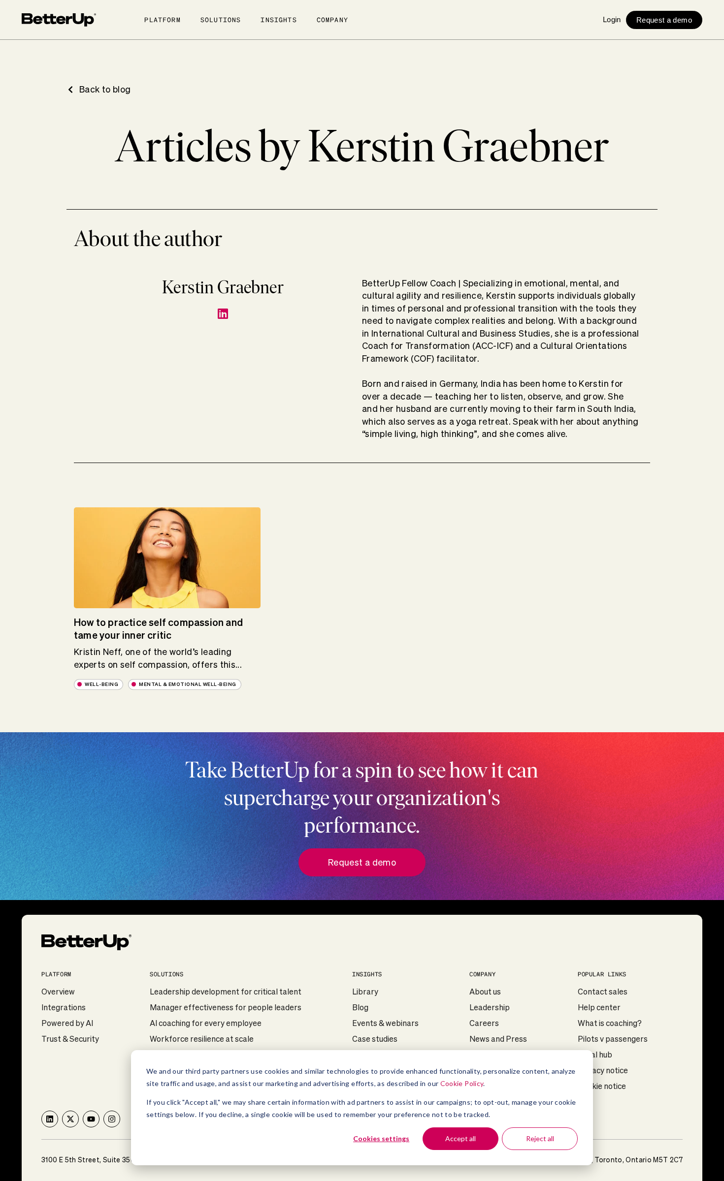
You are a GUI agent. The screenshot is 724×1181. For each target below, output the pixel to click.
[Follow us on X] (70, 1119)
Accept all (460, 1138)
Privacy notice (603, 1070)
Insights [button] (278, 19)
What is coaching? (610, 1023)
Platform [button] (162, 19)
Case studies (374, 1038)
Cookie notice (602, 1086)
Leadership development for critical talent (225, 991)
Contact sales (602, 991)
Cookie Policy (462, 1083)
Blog (360, 1007)
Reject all (540, 1138)
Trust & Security (70, 1038)
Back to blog (105, 89)
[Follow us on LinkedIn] (49, 1119)
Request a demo (664, 20)
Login (612, 19)
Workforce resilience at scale (202, 1038)
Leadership (489, 1007)
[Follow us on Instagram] (111, 1119)
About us (485, 991)
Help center (599, 1007)
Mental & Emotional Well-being (187, 684)
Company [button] (332, 19)
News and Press (498, 1038)
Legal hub (595, 1054)
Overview (58, 991)
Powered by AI (67, 1023)
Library (365, 991)
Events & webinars (385, 1023)
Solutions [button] (220, 19)
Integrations (63, 1007)
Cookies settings (381, 1138)
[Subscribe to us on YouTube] (91, 1119)
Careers (484, 1023)
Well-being (101, 684)
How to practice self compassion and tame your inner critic (158, 629)
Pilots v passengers (613, 1038)
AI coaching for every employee (206, 1023)
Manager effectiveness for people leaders (225, 1007)
